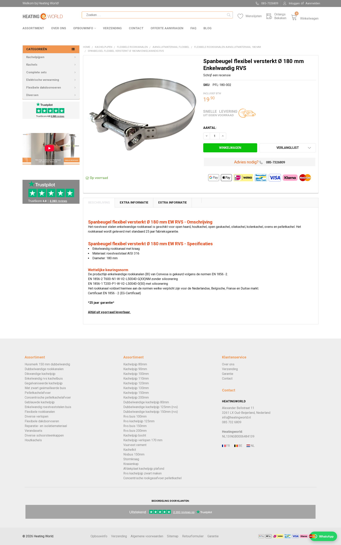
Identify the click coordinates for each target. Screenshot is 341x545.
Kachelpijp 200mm (136, 397)
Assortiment (33, 28)
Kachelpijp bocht (134, 435)
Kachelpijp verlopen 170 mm (142, 440)
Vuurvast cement (134, 445)
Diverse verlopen (36, 416)
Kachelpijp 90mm (135, 369)
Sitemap (172, 536)
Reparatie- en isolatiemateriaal (46, 426)
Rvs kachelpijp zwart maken (142, 473)
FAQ (193, 28)
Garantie (227, 374)
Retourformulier (193, 536)
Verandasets (33, 431)
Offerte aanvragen (167, 28)
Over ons (58, 28)
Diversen (32, 95)
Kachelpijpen (35, 57)
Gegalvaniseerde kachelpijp (44, 383)
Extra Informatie (134, 202)
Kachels (31, 64)
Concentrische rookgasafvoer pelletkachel (152, 478)
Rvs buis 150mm (135, 426)
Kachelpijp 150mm (136, 393)
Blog (207, 28)
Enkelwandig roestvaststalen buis (48, 407)
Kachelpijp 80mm (135, 364)
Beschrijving (99, 202)
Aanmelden (312, 3)
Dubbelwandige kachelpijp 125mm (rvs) (150, 407)
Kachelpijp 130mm (136, 388)
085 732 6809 (231, 422)
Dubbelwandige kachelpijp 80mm (146, 402)
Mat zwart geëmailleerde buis (45, 388)
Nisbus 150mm (133, 454)
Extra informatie (172, 202)
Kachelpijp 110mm (136, 378)
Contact (136, 28)
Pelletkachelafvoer (38, 393)
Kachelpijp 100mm (136, 374)
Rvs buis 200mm (135, 431)
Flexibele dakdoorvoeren (43, 87)
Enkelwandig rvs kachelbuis (44, 378)
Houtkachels (33, 440)
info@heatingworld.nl (236, 417)
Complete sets (36, 72)
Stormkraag (131, 459)
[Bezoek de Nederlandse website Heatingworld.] (240, 446)
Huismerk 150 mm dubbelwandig (47, 364)
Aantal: (209, 128)
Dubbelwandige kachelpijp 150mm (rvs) (150, 412)
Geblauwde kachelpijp (40, 402)
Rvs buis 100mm (135, 416)
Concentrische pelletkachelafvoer (48, 397)
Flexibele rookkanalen (40, 412)
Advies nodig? (246, 162)
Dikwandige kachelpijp (40, 374)
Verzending (112, 28)
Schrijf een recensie (217, 75)
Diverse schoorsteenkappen (44, 435)
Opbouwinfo (83, 28)
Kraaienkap (131, 464)
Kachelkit (129, 450)
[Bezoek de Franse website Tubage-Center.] (227, 446)
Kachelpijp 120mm (136, 383)
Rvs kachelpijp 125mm (139, 421)
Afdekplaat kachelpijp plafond (143, 469)
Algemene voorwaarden (147, 536)
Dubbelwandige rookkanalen (44, 369)
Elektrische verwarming (42, 80)
